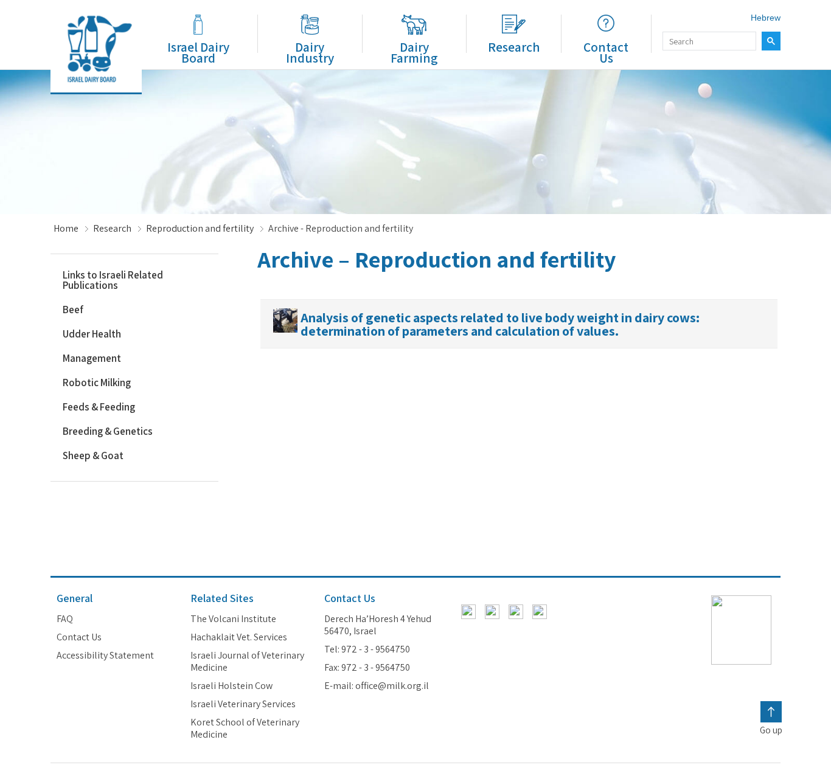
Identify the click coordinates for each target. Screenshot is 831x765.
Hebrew (766, 17)
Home (66, 229)
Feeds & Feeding (99, 407)
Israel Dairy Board (198, 52)
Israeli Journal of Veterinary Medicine (247, 661)
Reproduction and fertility (200, 229)
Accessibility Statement (105, 655)
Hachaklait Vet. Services (238, 637)
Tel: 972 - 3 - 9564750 (367, 649)
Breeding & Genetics (108, 431)
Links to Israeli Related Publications (113, 280)
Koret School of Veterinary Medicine (244, 728)
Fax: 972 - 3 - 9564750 (367, 668)
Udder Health (92, 334)
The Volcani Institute (233, 619)
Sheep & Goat (93, 455)
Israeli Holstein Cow (231, 686)
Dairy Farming (414, 52)
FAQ (65, 619)
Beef (73, 309)
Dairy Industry (310, 52)
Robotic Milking (97, 382)
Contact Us (605, 52)
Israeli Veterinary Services (243, 704)
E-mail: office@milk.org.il (376, 686)
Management (92, 358)
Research (514, 46)
